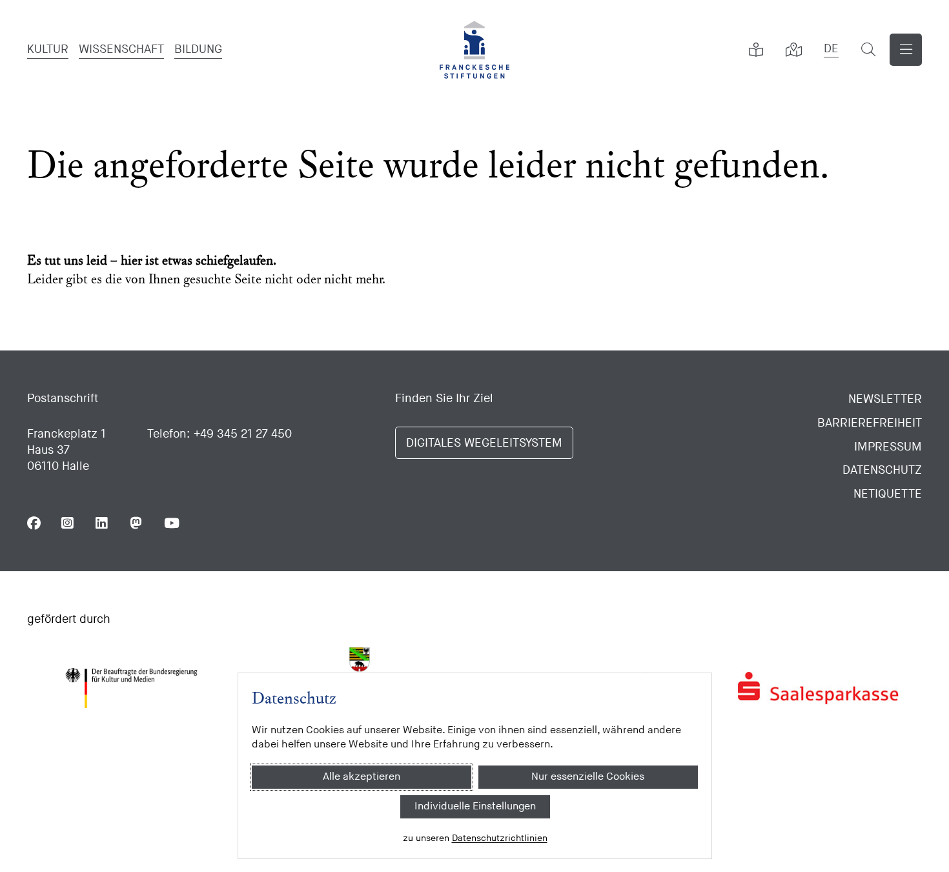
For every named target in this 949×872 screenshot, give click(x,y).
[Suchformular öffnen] (868, 50)
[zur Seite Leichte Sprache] (756, 50)
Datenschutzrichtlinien (499, 838)
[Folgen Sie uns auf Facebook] (34, 523)
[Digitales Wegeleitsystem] (793, 50)
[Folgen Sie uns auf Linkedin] (102, 523)
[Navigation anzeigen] (906, 50)
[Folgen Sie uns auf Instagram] (68, 523)
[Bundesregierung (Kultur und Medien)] (131, 688)
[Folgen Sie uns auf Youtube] (171, 523)
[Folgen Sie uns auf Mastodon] (136, 523)
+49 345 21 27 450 (243, 434)
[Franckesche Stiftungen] (474, 50)
